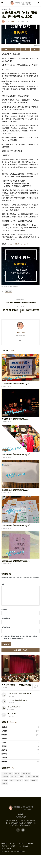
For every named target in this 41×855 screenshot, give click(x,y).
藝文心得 (12, 780)
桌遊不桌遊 (5, 776)
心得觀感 (4, 731)
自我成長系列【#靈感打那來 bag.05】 (16, 560)
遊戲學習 (4, 754)
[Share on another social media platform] (35, 49)
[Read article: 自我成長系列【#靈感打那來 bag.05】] (20, 545)
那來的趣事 (34, 780)
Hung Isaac (11, 21)
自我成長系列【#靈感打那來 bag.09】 (16, 419)
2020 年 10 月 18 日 (6, 563)
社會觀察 (35, 776)
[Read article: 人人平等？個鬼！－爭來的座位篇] (20, 668)
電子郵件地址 (6, 618)
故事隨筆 (4, 735)
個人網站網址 (5, 627)
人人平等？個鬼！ (7, 773)
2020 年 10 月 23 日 (6, 421)
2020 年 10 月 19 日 (6, 528)
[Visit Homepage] (20, 3)
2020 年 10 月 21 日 (6, 492)
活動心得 (13, 776)
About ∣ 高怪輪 (6, 848)
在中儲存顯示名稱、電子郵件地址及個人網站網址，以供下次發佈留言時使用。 (20, 637)
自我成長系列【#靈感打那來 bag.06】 (16, 525)
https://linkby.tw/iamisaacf (18, 244)
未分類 (3, 742)
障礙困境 (4, 761)
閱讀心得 (8, 291)
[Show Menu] (2, 3)
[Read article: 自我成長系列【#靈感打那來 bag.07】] (20, 474)
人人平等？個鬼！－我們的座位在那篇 (19, 693)
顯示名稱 (4, 609)
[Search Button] (39, 3)
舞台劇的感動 (11, 713)
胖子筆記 (8, 9)
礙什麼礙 (28, 776)
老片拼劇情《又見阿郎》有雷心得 (17, 700)
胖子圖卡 (4, 746)
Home (3, 9)
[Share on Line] (15, 49)
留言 (3, 584)
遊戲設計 (4, 758)
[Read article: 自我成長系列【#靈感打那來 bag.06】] (20, 509)
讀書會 (26, 780)
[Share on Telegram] (25, 49)
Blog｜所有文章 (23, 846)
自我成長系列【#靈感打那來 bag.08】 (16, 454)
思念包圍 (17, 773)
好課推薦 (4, 727)
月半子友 (4, 738)
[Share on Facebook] (6, 49)
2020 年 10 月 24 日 (6, 386)
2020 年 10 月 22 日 (6, 457)
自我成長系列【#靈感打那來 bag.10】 (16, 383)
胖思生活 (4, 780)
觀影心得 (19, 780)
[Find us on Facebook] (18, 830)
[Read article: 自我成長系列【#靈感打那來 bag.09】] (20, 403)
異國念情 (20, 776)
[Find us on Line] (23, 830)
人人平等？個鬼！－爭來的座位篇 (16, 684)
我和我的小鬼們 (26, 773)
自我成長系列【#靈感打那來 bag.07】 (16, 490)
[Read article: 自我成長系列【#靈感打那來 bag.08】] (20, 438)
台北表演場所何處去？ (14, 707)
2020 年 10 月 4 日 (23, 21)
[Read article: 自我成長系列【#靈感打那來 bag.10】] (20, 367)
